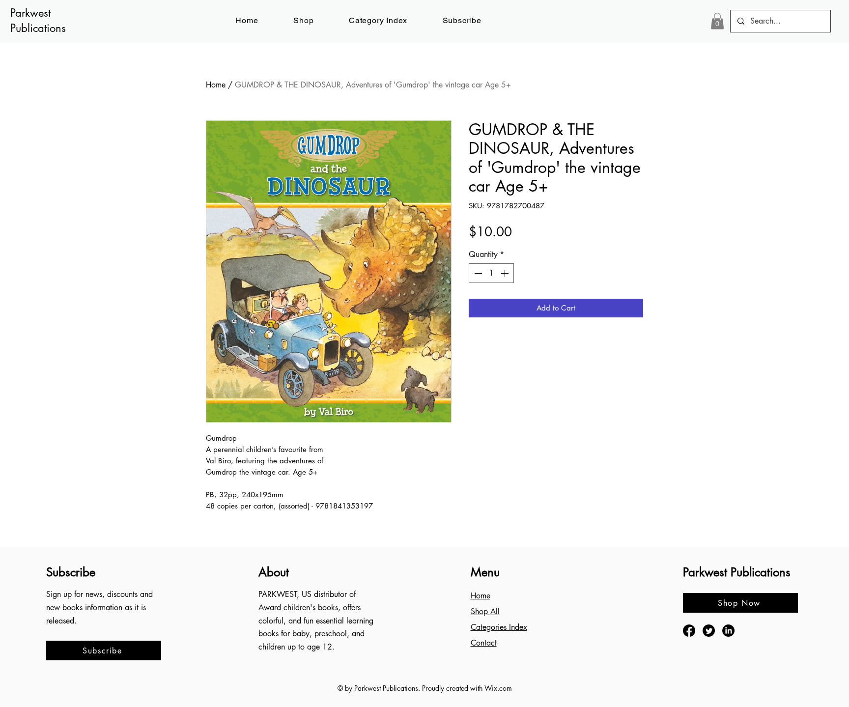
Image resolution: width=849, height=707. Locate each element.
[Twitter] (709, 630)
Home (216, 85)
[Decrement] (477, 273)
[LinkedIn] (728, 630)
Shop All (485, 611)
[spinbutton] (491, 273)
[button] (462, 20)
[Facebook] (689, 630)
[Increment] (505, 273)
